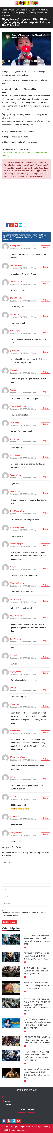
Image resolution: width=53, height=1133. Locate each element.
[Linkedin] (13, 1121)
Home (4, 9)
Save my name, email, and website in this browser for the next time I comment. (26, 914)
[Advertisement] (26, 202)
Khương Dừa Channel (18, 9)
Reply (45, 247)
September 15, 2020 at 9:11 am (23, 248)
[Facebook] (4, 1121)
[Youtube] (18, 1121)
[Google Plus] (9, 1121)
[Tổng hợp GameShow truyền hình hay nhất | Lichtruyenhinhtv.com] (26, 2)
